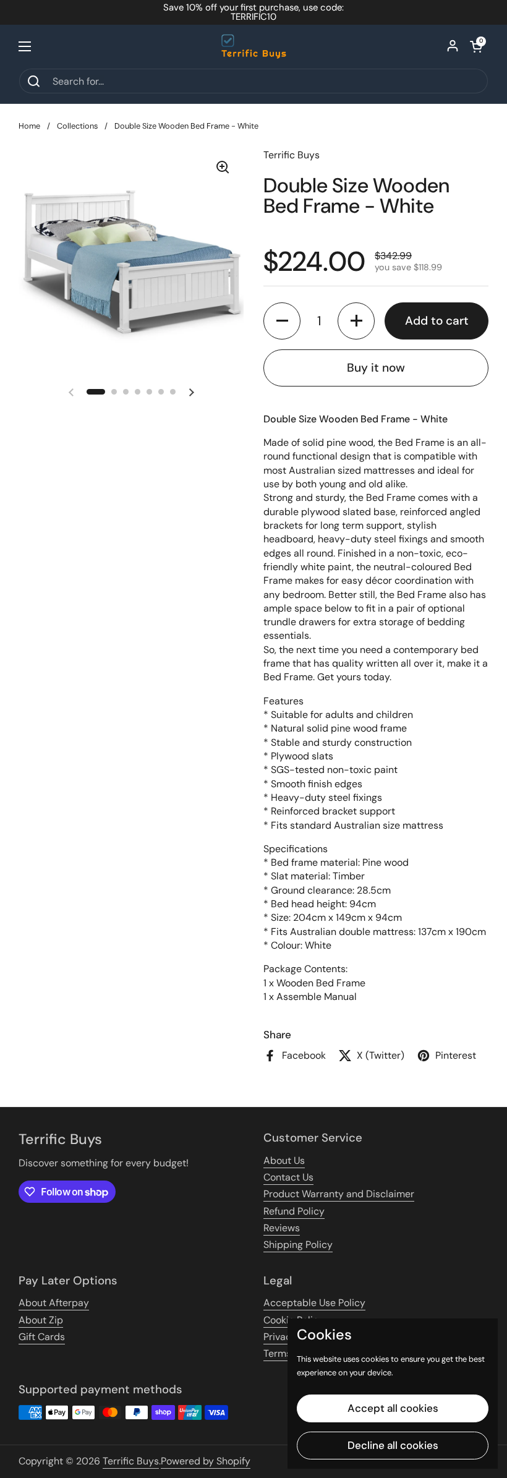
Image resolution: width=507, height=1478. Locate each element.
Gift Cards (42, 1336)
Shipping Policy (298, 1244)
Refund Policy (294, 1211)
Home (29, 126)
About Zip (41, 1320)
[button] (476, 46)
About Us (284, 1160)
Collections (77, 126)
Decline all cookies (392, 1445)
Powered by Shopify (205, 1461)
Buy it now (376, 367)
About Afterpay (54, 1302)
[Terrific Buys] (253, 46)
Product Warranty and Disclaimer (338, 1193)
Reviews (281, 1227)
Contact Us (288, 1177)
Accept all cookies (392, 1408)
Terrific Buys (131, 1461)
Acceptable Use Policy (314, 1302)
